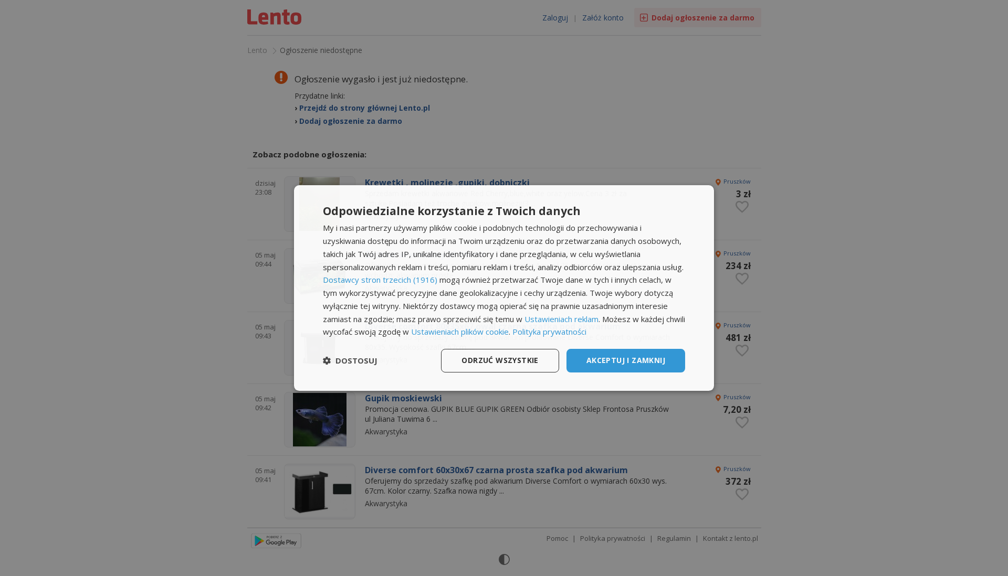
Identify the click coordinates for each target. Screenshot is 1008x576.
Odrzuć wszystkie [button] (499, 360)
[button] (350, 361)
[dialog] (504, 288)
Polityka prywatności (549, 331)
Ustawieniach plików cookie (460, 331)
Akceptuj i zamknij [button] (625, 360)
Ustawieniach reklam (561, 319)
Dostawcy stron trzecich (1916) (380, 279)
